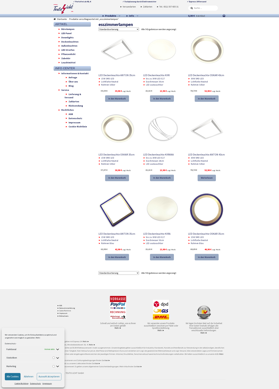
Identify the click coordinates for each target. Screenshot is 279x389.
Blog (71, 85)
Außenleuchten (69, 45)
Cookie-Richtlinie (21, 383)
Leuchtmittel (68, 62)
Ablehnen (28, 376)
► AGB (59, 305)
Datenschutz (10, 343)
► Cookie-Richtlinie (64, 311)
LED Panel (66, 33)
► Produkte (109, 15)
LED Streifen (67, 49)
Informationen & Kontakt (75, 73)
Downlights (67, 37)
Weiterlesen (207, 177)
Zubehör (65, 58)
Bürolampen (67, 29)
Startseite (62, 19)
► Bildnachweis (62, 316)
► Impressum (62, 313)
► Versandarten (128, 6)
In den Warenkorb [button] (117, 98)
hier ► (107, 360)
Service (65, 89)
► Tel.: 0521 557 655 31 (168, 6)
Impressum (47, 383)
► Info (130, 15)
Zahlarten (74, 101)
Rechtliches (67, 109)
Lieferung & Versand (73, 96)
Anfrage (73, 77)
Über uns (73, 81)
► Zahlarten (146, 6)
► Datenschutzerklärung (66, 308)
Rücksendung (76, 105)
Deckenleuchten (69, 41)
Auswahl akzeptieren (49, 376)
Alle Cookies (13, 376)
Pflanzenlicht (68, 54)
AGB (71, 113)
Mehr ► (118, 328)
